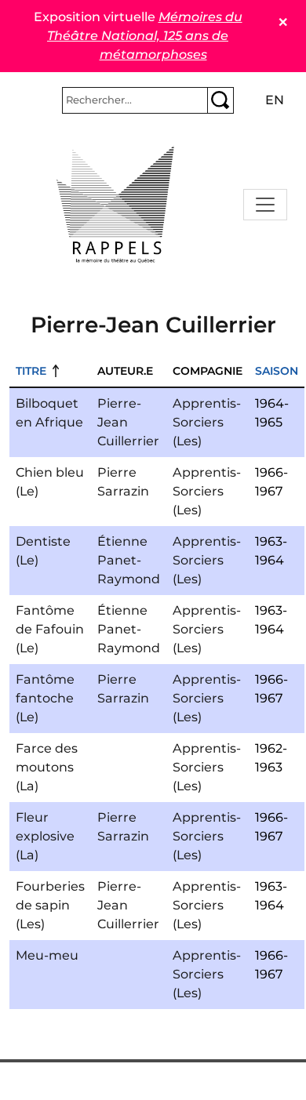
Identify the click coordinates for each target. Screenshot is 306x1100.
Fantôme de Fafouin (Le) (50, 629)
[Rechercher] (220, 100)
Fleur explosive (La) (45, 836)
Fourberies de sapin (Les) (50, 905)
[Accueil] (115, 204)
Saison (276, 371)
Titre (31, 371)
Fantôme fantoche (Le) (45, 698)
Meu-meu (47, 955)
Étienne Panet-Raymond (128, 560)
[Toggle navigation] (265, 204)
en (274, 100)
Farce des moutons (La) (47, 767)
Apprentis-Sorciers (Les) (207, 422)
